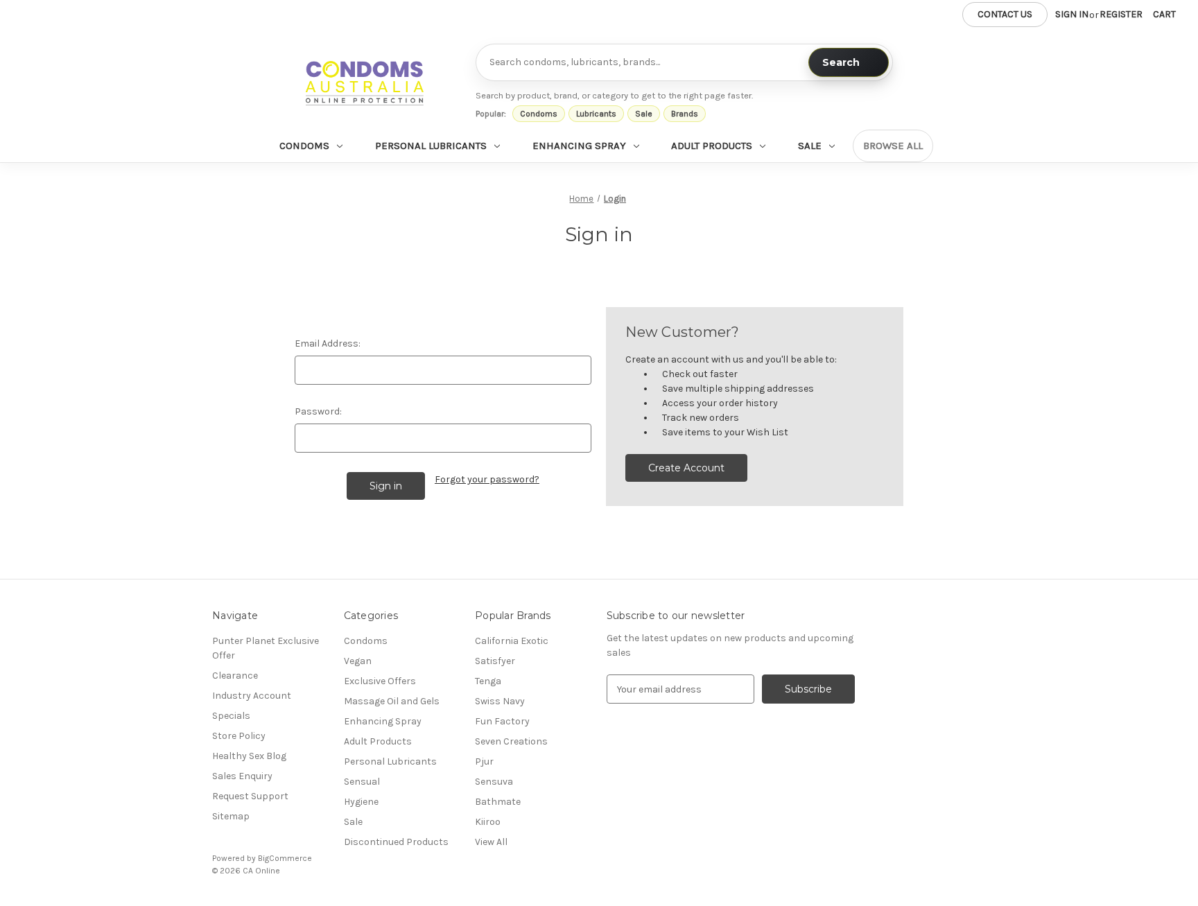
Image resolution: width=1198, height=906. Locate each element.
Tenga (488, 681)
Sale (643, 114)
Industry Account (251, 696)
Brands (684, 114)
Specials (231, 716)
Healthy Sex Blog (249, 756)
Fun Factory (502, 721)
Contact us (1005, 14)
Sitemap (231, 816)
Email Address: (328, 343)
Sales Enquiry (242, 776)
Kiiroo (488, 822)
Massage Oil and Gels (392, 701)
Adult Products (711, 145)
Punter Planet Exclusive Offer (265, 648)
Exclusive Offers (380, 681)
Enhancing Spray (579, 145)
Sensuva (494, 781)
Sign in (1071, 14)
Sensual (362, 781)
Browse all (893, 145)
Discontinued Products (396, 842)
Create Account (686, 468)
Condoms (538, 114)
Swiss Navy (500, 701)
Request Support (250, 796)
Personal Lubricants (431, 145)
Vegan (358, 661)
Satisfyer (495, 661)
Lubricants (596, 114)
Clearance (235, 675)
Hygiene (361, 802)
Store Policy (239, 736)
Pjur (484, 761)
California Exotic (511, 641)
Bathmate (498, 802)
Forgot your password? (487, 479)
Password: (318, 411)
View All (491, 842)
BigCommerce (285, 858)
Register (1121, 14)
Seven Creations (511, 741)
